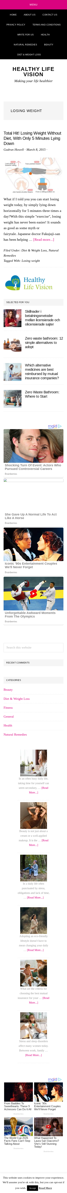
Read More (45, 1188)
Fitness (8, 707)
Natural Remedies (15, 734)
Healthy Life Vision (33, 71)
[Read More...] (35, 897)
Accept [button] (32, 1188)
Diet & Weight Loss (34, 250)
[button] (48, 54)
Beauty (8, 689)
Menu (33, 4)
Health (8, 725)
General (9, 716)
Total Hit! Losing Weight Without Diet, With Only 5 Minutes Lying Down (32, 138)
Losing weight (31, 260)
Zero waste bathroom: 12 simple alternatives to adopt (44, 342)
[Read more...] (43, 239)
